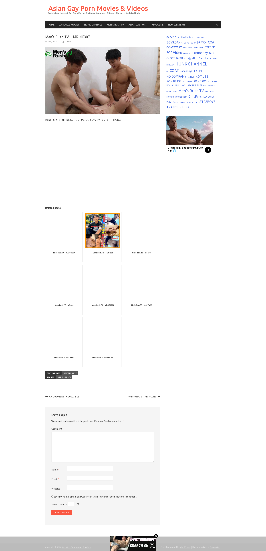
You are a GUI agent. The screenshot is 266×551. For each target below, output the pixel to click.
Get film (203, 58)
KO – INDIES (212, 81)
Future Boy (200, 53)
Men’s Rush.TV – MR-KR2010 (142, 396)
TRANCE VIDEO (177, 107)
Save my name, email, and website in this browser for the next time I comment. (95, 496)
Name (55, 469)
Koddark (190, 77)
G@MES (192, 58)
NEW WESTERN (176, 24)
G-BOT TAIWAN (175, 58)
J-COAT (172, 70)
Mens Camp (171, 91)
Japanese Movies (69, 24)
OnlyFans (195, 96)
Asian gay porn (138, 24)
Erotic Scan (198, 47)
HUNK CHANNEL (93, 24)
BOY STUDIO (190, 42)
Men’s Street (210, 91)
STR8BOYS (207, 101)
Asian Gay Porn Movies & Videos (98, 8)
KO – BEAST (173, 81)
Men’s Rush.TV (115, 24)
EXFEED (210, 47)
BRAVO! (202, 42)
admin (68, 41)
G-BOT (213, 53)
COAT (212, 42)
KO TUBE (201, 76)
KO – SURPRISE (210, 85)
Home (51, 24)
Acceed (171, 37)
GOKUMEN (213, 58)
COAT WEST (174, 47)
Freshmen (187, 53)
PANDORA (208, 96)
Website (55, 488)
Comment (57, 428)
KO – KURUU (173, 85)
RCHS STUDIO (192, 102)
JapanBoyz (186, 71)
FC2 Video (174, 52)
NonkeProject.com (176, 96)
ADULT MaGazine (198, 38)
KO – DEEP (187, 81)
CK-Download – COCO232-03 (64, 396)
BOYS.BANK (174, 42)
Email (55, 479)
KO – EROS (200, 81)
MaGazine (157, 24)
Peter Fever (172, 102)
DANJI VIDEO (187, 48)
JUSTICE (198, 71)
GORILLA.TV (170, 65)
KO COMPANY (176, 76)
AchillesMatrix (184, 37)
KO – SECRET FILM (192, 85)
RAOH (182, 102)
